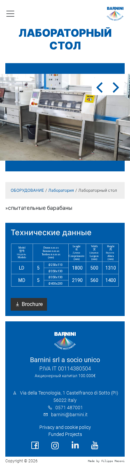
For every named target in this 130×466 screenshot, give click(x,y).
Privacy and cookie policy (65, 427)
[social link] (35, 445)
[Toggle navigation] (10, 14)
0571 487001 (69, 408)
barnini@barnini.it (69, 415)
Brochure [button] (31, 304)
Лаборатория (61, 190)
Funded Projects (65, 434)
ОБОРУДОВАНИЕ (27, 190)
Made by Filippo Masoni (106, 461)
